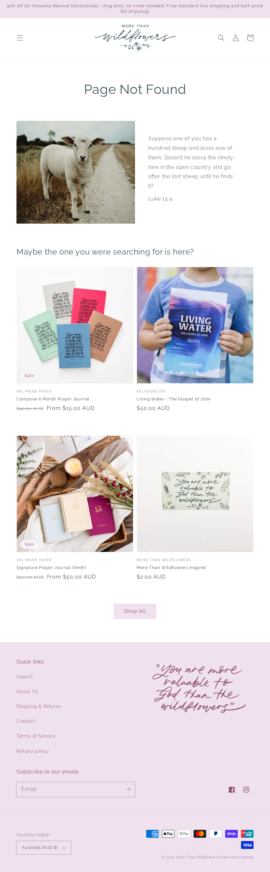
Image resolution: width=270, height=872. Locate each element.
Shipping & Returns (38, 706)
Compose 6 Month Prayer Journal (53, 398)
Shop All (135, 611)
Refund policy (32, 751)
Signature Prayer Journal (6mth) (51, 567)
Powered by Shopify (236, 857)
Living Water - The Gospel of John (174, 398)
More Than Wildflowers (197, 857)
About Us (27, 691)
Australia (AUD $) (40, 847)
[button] (20, 38)
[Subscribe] (128, 789)
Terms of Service (36, 736)
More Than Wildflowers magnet (171, 567)
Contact (25, 721)
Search (24, 676)
